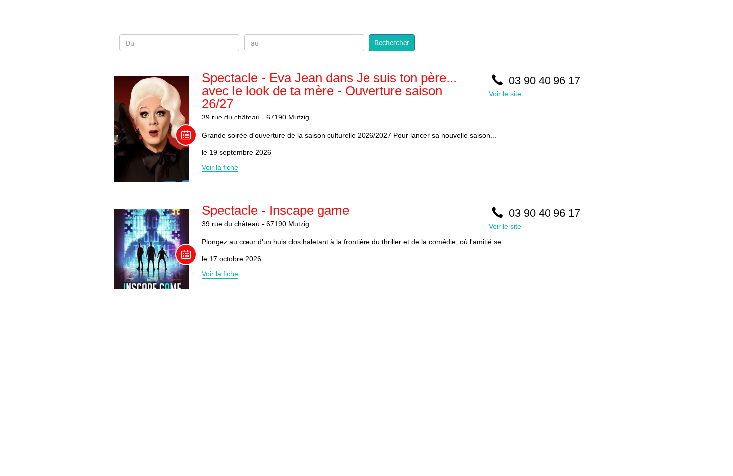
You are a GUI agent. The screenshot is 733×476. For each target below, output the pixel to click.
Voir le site (505, 94)
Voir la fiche (220, 167)
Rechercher (391, 42)
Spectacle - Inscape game (275, 210)
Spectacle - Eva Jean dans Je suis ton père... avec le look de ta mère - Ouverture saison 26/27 (329, 90)
